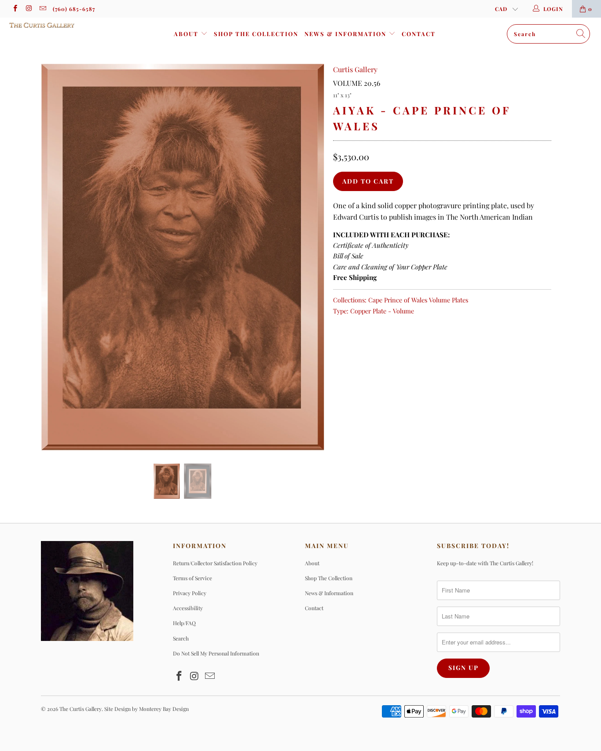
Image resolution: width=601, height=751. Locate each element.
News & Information (346, 33)
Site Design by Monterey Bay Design (146, 708)
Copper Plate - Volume (382, 310)
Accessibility (188, 607)
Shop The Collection (256, 33)
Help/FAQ (184, 622)
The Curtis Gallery (80, 708)
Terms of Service (192, 578)
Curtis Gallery (355, 69)
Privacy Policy (189, 592)
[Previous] (56, 257)
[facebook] (14, 8)
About (187, 33)
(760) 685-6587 (74, 8)
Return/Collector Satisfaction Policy (215, 563)
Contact (419, 33)
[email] (42, 8)
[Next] (309, 257)
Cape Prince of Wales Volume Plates (418, 299)
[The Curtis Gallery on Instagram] (28, 8)
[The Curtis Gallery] (52, 25)
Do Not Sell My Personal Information (216, 653)
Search (181, 638)
